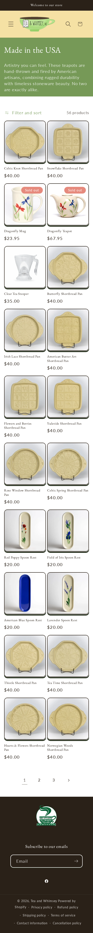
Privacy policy (41, 907)
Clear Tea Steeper (16, 294)
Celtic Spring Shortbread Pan (67, 490)
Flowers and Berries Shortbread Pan (18, 425)
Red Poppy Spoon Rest (20, 557)
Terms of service (63, 915)
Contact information (32, 923)
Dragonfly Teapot (59, 231)
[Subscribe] (76, 861)
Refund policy (67, 907)
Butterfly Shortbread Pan (65, 294)
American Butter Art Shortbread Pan (61, 358)
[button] (11, 24)
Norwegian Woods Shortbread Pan (60, 747)
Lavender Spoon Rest (62, 620)
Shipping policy (34, 915)
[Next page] (68, 780)
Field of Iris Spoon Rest (64, 557)
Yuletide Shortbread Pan (64, 423)
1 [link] (24, 780)
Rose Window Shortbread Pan (22, 492)
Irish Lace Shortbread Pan (22, 356)
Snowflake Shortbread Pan (65, 168)
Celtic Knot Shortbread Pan (23, 168)
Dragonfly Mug (15, 231)
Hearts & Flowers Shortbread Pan (24, 747)
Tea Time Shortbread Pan (65, 683)
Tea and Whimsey (44, 901)
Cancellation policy (67, 923)
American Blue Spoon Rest (23, 620)
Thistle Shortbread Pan (20, 683)
